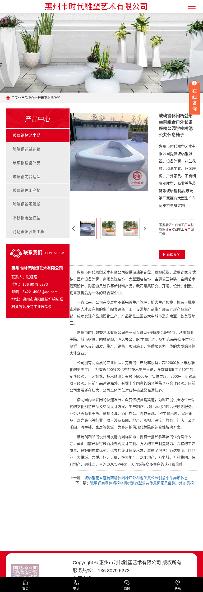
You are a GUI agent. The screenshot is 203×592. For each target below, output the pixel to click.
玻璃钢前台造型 (26, 176)
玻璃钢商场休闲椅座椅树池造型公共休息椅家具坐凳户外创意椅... (143, 483)
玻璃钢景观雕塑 (26, 204)
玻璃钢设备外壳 (26, 163)
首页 (14, 98)
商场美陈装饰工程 (28, 231)
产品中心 (27, 98)
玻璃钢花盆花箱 (26, 149)
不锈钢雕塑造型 (26, 218)
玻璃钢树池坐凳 (49, 98)
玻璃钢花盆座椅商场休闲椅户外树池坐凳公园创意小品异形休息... (137, 478)
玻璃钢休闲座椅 (26, 190)
